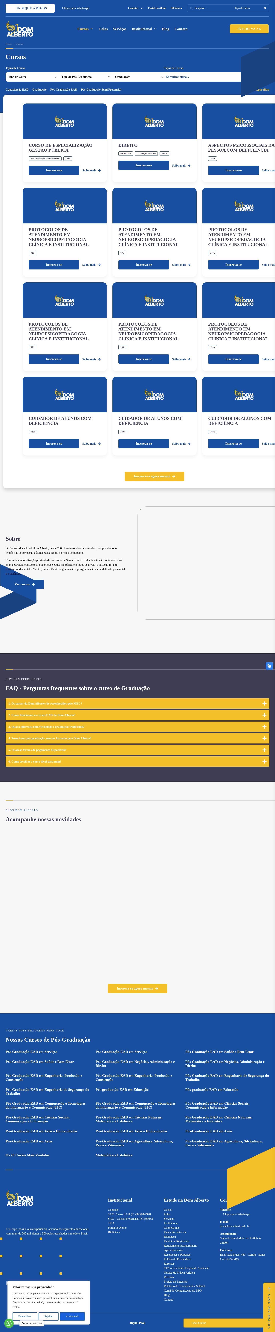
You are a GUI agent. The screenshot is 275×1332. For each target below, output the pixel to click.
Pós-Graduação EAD (63, 89)
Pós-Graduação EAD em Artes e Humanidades (41, 1131)
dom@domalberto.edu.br (235, 1226)
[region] (48, 1303)
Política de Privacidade (177, 1259)
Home (9, 44)
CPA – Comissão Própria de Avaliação (186, 1268)
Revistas (169, 1277)
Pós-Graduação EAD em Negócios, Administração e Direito (135, 1064)
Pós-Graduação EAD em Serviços (31, 1052)
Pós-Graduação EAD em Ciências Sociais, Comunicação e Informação (217, 1105)
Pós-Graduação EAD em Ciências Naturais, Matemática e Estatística (129, 1119)
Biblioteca (176, 8)
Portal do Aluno (157, 8)
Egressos (169, 1263)
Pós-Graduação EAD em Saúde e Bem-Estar (219, 1052)
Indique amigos (31, 8)
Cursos (168, 1209)
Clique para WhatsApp (75, 8)
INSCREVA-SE (249, 28)
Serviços (119, 29)
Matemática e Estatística (114, 1155)
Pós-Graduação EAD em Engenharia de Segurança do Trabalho (227, 1077)
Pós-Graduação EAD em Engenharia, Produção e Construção (44, 1077)
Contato (181, 29)
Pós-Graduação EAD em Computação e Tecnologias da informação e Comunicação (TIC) (45, 1105)
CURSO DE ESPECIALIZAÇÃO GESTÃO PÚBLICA (61, 148)
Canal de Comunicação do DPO (183, 1290)
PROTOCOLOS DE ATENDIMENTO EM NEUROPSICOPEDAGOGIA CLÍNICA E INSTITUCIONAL (59, 237)
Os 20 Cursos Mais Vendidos (27, 1155)
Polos (103, 29)
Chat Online (199, 1323)
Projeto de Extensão (175, 1281)
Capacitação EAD (17, 89)
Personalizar (24, 1316)
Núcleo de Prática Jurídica (179, 1272)
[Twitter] (28, 1258)
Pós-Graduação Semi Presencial (101, 89)
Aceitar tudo (72, 1316)
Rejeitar (49, 1316)
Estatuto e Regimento (176, 1241)
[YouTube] (21, 1258)
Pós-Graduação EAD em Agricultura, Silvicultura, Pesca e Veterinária (134, 1143)
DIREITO (128, 145)
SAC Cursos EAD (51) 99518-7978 (129, 1214)
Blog (165, 29)
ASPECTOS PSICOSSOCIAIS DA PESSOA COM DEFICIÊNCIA (241, 148)
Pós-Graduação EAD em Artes (208, 1131)
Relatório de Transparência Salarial (184, 1286)
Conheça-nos (171, 1227)
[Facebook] (14, 1258)
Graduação (39, 89)
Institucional (171, 1223)
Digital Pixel (137, 1323)
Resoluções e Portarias (177, 1254)
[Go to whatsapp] (9, 1323)
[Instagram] (8, 1258)
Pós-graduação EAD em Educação (122, 1090)
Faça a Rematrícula (175, 1232)
